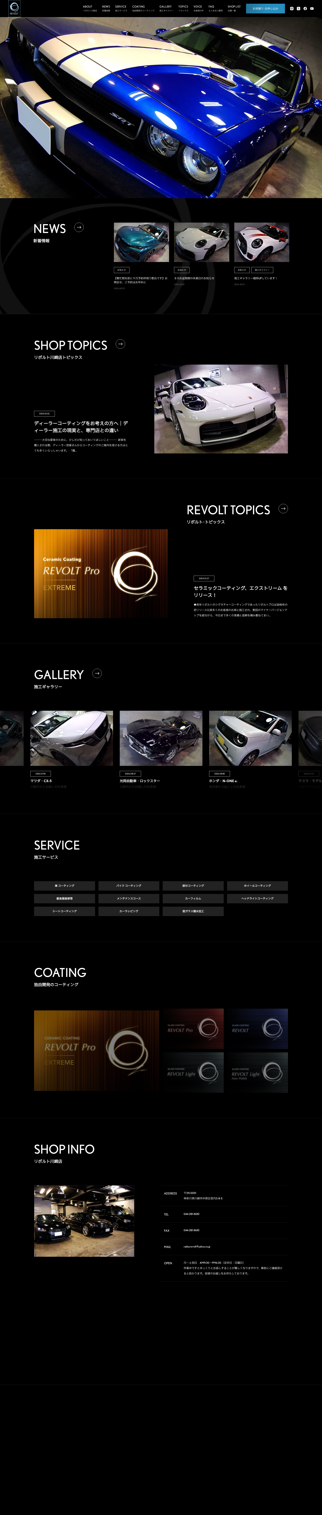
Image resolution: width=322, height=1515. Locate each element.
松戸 (243, 1445)
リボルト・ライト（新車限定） (180, 1456)
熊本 (243, 1488)
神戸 (243, 1472)
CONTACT (211, 1467)
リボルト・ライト (174, 1449)
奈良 (260, 1466)
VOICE (208, 1428)
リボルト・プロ (173, 1436)
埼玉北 (244, 1439)
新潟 (277, 1429)
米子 (277, 1472)
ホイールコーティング (257, 885)
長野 (260, 1455)
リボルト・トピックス (176, 1485)
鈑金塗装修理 (65, 898)
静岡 (243, 1461)
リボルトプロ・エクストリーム (180, 1430)
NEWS (207, 1454)
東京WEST (245, 1450)
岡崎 (277, 1461)
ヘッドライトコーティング (257, 898)
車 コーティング (64, 885)
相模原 (278, 1450)
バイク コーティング (128, 885)
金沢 (260, 1461)
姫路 (260, 1472)
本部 (243, 1423)
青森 (260, 1423)
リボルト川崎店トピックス (178, 1479)
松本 (277, 1455)
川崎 (260, 1450)
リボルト (170, 1443)
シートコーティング (64, 911)
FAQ (206, 1441)
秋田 (277, 1423)
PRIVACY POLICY (217, 1479)
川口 (260, 1439)
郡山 (260, 1429)
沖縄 (277, 1488)
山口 (260, 1477)
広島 (243, 1477)
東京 (260, 1445)
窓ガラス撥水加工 (193, 911)
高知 (277, 1477)
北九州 (278, 1482)
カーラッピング (128, 911)
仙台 (243, 1429)
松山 (243, 1482)
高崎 (243, 1434)
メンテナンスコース (129, 898)
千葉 (277, 1439)
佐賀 (260, 1482)
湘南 (243, 1455)
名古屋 (244, 1466)
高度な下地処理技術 (175, 1424)
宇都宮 (261, 1434)
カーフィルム (193, 898)
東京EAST (279, 1445)
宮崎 (260, 1488)
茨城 (277, 1434)
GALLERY (210, 1416)
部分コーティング (193, 885)
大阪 (277, 1466)
